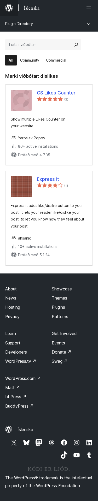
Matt (12, 387)
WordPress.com (23, 378)
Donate (61, 352)
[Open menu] (89, 8)
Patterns (60, 316)
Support (12, 342)
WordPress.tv (20, 361)
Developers (16, 352)
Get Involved (64, 333)
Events (58, 342)
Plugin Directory (19, 23)
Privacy (12, 316)
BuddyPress (19, 406)
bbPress (15, 396)
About (11, 288)
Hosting (12, 307)
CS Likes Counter (56, 93)
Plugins (58, 307)
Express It (48, 179)
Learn (10, 333)
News (10, 298)
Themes (59, 298)
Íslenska (25, 429)
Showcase (62, 288)
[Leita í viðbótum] (76, 44)
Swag (60, 361)
